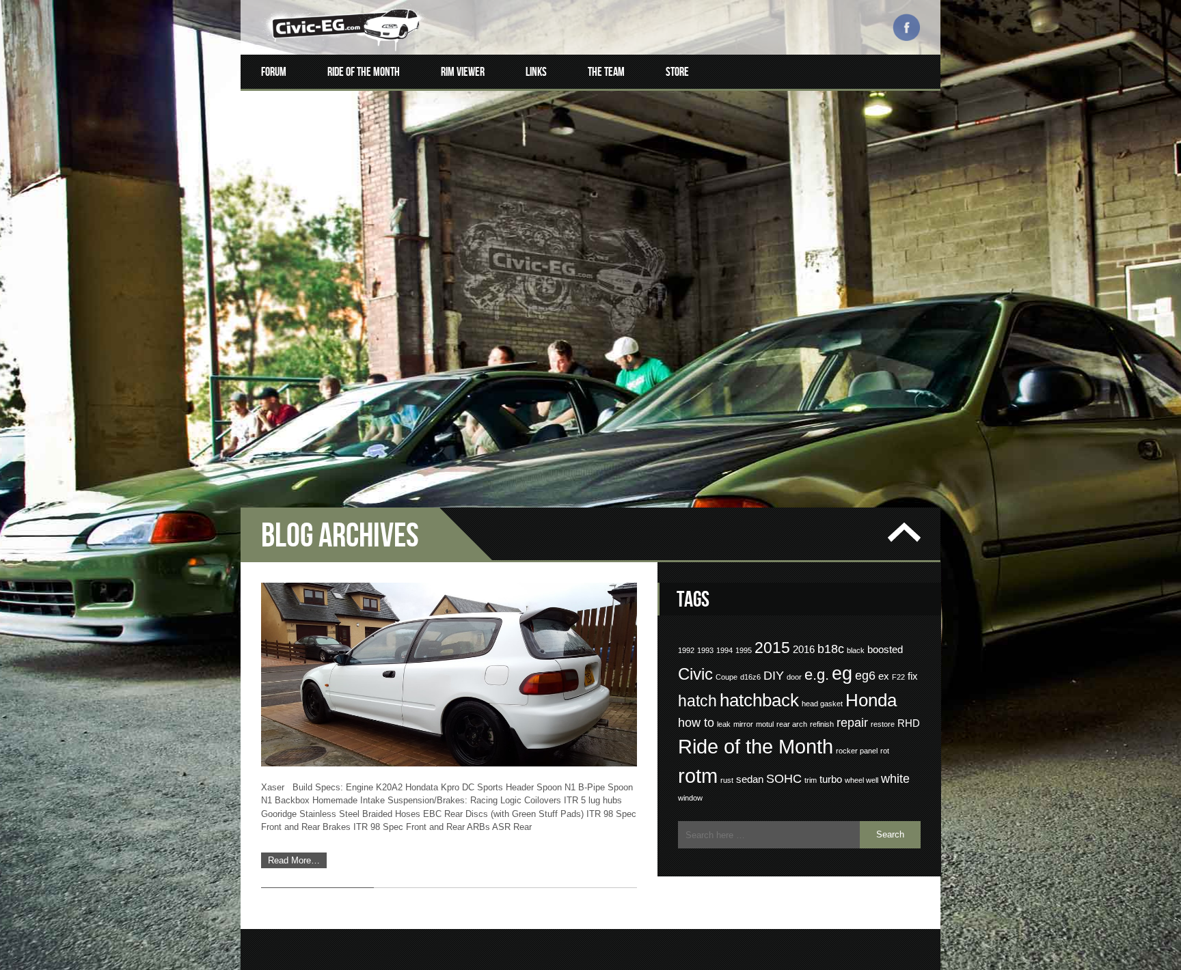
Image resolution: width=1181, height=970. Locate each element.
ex (883, 676)
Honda (871, 700)
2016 (804, 649)
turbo (830, 779)
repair (852, 723)
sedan (749, 779)
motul (765, 724)
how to (696, 723)
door (794, 677)
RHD (908, 723)
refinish (822, 724)
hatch (697, 701)
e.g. (816, 674)
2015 (772, 647)
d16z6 (750, 677)
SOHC (784, 779)
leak (724, 724)
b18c (830, 649)
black (856, 650)
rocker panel (857, 751)
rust (726, 780)
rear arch (791, 724)
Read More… (294, 860)
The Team (606, 72)
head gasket (822, 703)
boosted (885, 649)
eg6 (865, 675)
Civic (695, 674)
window (690, 798)
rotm (698, 776)
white (895, 779)
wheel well (861, 780)
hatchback (759, 700)
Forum (273, 72)
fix (913, 676)
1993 (705, 650)
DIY (773, 675)
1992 (686, 650)
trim (810, 780)
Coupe (726, 677)
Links (536, 72)
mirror (743, 724)
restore (883, 724)
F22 (898, 677)
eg (842, 673)
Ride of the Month (363, 72)
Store (677, 72)
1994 (724, 650)
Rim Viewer (463, 72)
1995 (743, 650)
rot (884, 751)
